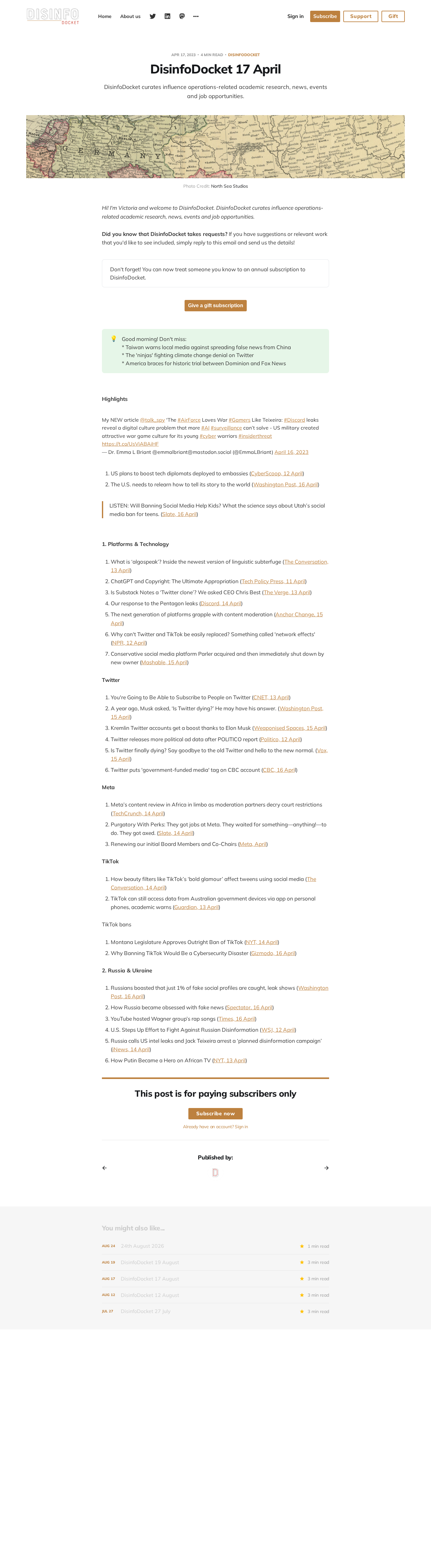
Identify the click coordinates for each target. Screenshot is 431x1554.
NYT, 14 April (262, 942)
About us (130, 16)
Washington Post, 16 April (285, 484)
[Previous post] (106, 1168)
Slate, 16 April (179, 514)
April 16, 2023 (292, 452)
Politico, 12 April (280, 739)
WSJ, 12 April (278, 1029)
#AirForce (189, 420)
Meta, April (252, 844)
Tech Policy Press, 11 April (273, 581)
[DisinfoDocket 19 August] (215, 1262)
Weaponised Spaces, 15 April (290, 727)
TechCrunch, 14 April (138, 813)
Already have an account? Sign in (215, 1126)
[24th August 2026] (215, 1246)
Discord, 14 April (221, 603)
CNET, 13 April (271, 697)
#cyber (208, 436)
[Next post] (324, 1168)
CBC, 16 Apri (279, 769)
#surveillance (226, 428)
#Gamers (240, 420)
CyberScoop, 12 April (277, 473)
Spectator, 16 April (249, 1007)
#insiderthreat (255, 436)
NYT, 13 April (229, 1060)
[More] (196, 16)
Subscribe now (215, 1113)
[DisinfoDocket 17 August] (215, 1279)
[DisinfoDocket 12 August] (215, 1295)
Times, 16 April (237, 1018)
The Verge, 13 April (287, 592)
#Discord (294, 420)
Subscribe (325, 16)
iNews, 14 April (131, 1049)
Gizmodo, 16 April (273, 953)
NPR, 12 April (128, 642)
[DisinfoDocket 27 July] (215, 1311)
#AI (205, 428)
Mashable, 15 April (164, 662)
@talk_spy (152, 420)
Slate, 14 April (175, 833)
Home (104, 16)
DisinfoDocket (244, 54)
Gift (393, 16)
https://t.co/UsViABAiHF (130, 444)
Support (361, 16)
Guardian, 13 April (196, 907)
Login (295, 16)
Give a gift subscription (215, 305)
